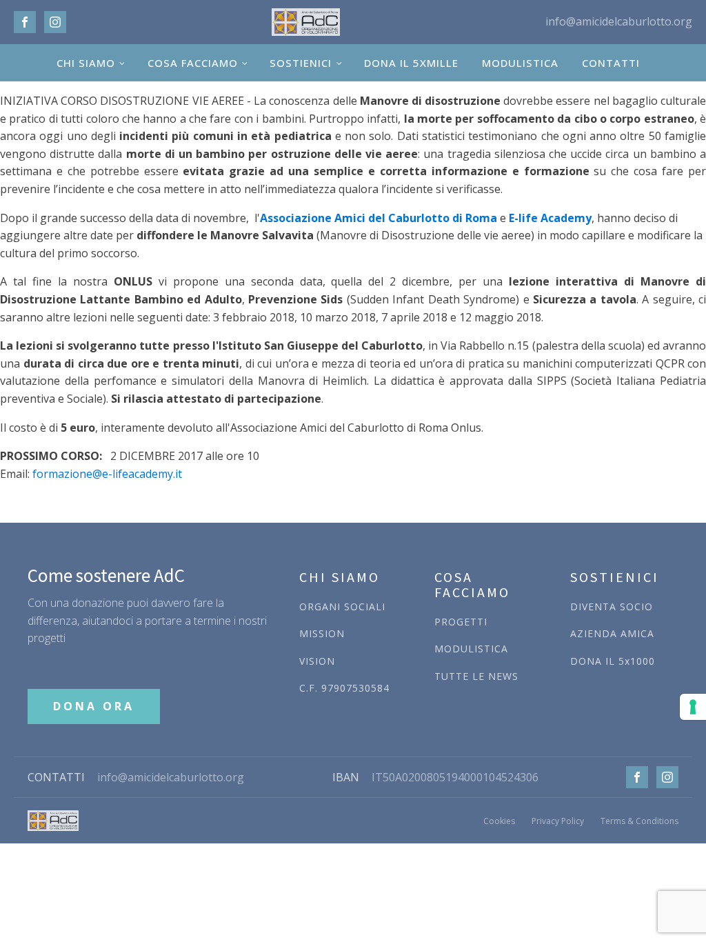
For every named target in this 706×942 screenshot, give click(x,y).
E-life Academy (550, 218)
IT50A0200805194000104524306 (455, 777)
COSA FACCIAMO (193, 63)
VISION (317, 661)
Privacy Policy (558, 821)
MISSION (322, 633)
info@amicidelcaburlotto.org (170, 777)
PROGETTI (460, 622)
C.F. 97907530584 (344, 688)
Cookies (499, 821)
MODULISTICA (520, 63)
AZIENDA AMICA (612, 633)
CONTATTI (611, 63)
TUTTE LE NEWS (476, 676)
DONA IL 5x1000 (612, 661)
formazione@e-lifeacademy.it (107, 473)
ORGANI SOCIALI (342, 606)
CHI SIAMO (86, 63)
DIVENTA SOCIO (611, 606)
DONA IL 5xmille (411, 63)
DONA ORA (93, 706)
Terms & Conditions (639, 821)
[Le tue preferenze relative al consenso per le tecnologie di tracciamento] (693, 707)
